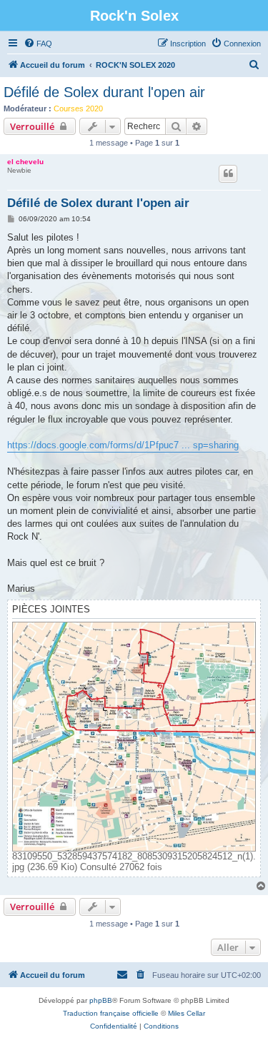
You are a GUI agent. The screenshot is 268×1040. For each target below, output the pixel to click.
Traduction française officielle (111, 1013)
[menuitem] (38, 43)
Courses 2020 (78, 108)
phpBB (100, 1000)
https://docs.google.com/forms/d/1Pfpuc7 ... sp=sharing (123, 445)
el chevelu (25, 162)
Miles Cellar (186, 1013)
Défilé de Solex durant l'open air (104, 92)
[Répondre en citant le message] (228, 173)
